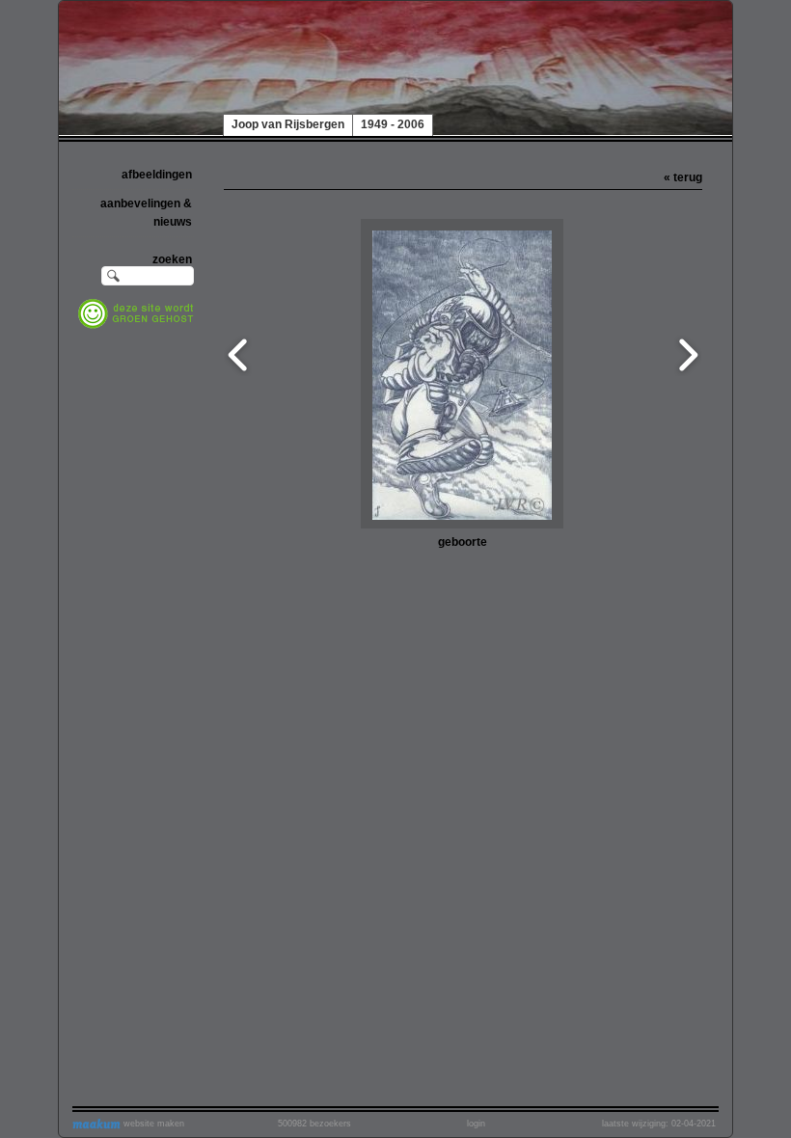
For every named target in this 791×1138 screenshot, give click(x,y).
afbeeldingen (157, 174)
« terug (683, 177)
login (476, 1123)
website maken (152, 1123)
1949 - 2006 (392, 124)
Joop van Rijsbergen (288, 124)
